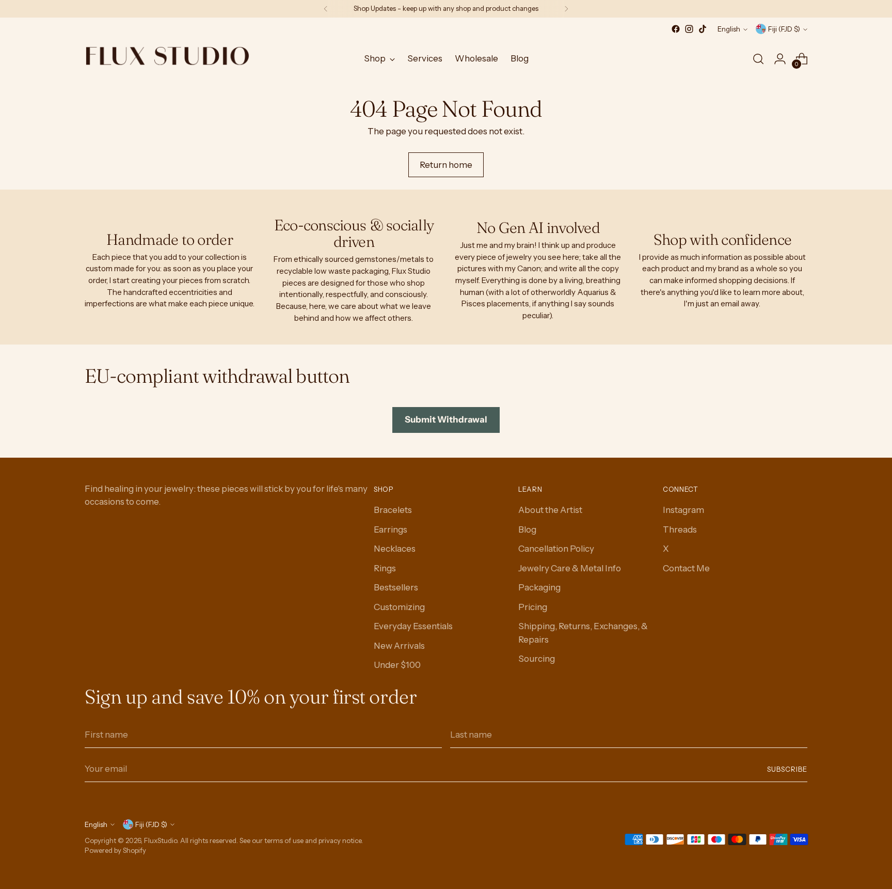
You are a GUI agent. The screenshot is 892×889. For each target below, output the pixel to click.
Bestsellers (396, 587)
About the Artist (550, 510)
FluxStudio (160, 840)
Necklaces (395, 548)
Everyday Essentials (413, 626)
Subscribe (787, 769)
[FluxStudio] (167, 58)
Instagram (683, 510)
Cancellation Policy (556, 548)
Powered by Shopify (115, 850)
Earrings (390, 529)
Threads (680, 529)
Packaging (539, 587)
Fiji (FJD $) (784, 29)
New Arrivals (399, 646)
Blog (527, 529)
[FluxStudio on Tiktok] (702, 29)
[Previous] (325, 9)
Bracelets (393, 510)
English (729, 29)
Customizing (399, 607)
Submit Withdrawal (446, 419)
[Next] (566, 9)
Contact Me (686, 568)
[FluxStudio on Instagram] (689, 29)
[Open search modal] (758, 59)
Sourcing (536, 658)
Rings (385, 568)
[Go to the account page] (780, 59)
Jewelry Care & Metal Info (569, 568)
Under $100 (397, 665)
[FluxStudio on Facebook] (675, 29)
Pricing (532, 607)
